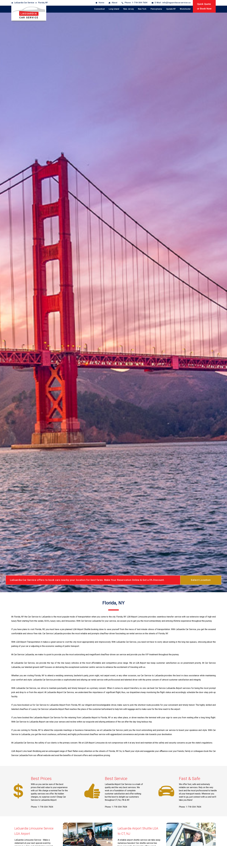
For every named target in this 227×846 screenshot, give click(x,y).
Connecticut (99, 9)
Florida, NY (43, 3)
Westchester (185, 9)
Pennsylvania (156, 9)
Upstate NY (171, 9)
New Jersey (128, 9)
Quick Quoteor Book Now (204, 6)
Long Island (114, 9)
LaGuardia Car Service (24, 3)
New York (142, 9)
